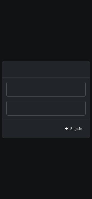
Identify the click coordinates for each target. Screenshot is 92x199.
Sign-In (75, 129)
